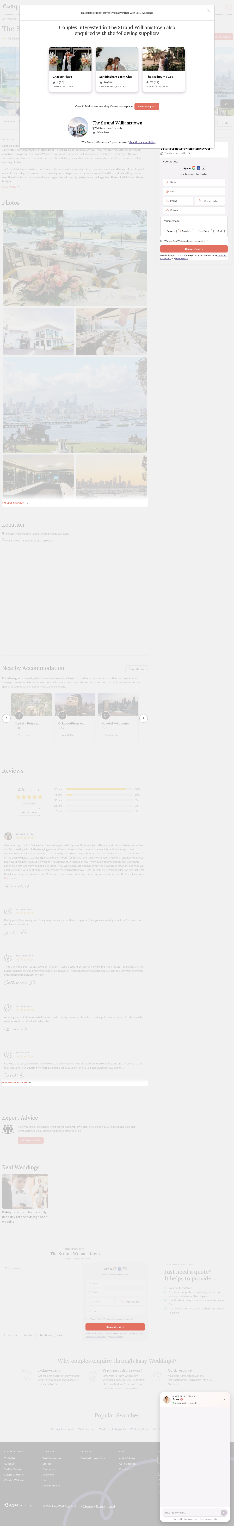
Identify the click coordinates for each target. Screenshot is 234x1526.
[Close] (209, 11)
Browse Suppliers (147, 106)
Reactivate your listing (142, 142)
